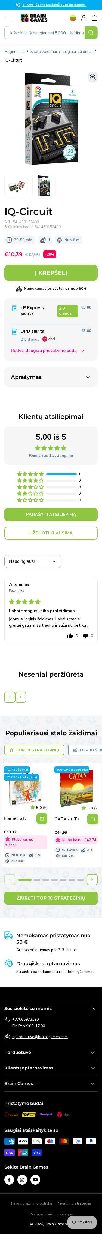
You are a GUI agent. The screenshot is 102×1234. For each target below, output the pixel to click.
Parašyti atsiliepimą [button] (51, 515)
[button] (30, 474)
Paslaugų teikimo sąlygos (51, 1214)
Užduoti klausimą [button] (51, 533)
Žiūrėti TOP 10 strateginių (51, 898)
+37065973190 (25, 1019)
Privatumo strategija (74, 1203)
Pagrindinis (14, 52)
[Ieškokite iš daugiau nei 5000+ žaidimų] (91, 32)
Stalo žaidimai (43, 52)
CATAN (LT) (66, 819)
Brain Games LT (58, 1224)
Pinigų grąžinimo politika (31, 1203)
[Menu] (10, 18)
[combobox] (51, 32)
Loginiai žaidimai (77, 52)
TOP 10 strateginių (37, 750)
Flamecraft (15, 818)
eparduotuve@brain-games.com (40, 1036)
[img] (25, 602)
